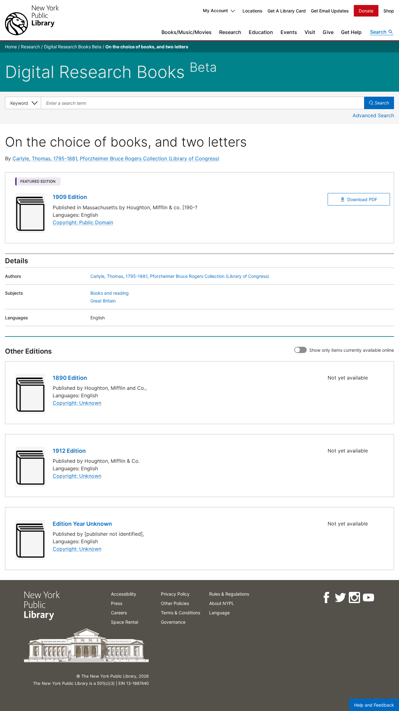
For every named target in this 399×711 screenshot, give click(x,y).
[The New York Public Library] (32, 20)
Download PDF (362, 199)
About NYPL (221, 603)
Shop (388, 10)
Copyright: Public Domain (83, 222)
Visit (310, 32)
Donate (366, 10)
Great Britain (103, 300)
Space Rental (124, 622)
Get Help (351, 32)
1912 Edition (69, 450)
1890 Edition (70, 378)
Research (230, 32)
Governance (173, 622)
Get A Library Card (286, 10)
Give (328, 32)
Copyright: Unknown (77, 403)
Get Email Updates (330, 10)
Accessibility (123, 594)
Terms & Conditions (180, 612)
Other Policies (175, 603)
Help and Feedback (374, 705)
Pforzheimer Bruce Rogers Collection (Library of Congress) (149, 158)
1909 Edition (70, 197)
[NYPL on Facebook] (326, 598)
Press (116, 603)
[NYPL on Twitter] (340, 598)
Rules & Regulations (229, 594)
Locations (252, 10)
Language (219, 612)
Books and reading (109, 293)
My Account (215, 10)
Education (261, 32)
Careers (119, 612)
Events (289, 32)
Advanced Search (373, 115)
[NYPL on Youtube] (368, 598)
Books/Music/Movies (186, 32)
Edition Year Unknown (82, 523)
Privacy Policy (175, 594)
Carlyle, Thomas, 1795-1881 (44, 158)
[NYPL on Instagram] (354, 598)
